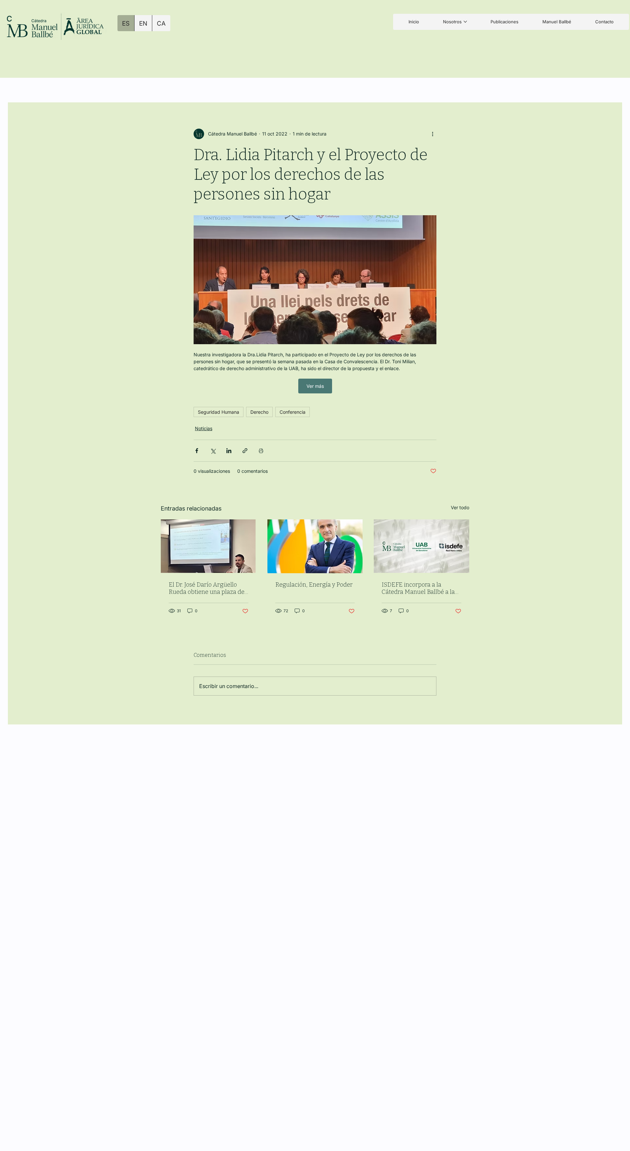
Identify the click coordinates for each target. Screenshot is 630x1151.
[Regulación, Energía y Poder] (315, 546)
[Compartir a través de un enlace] (245, 451)
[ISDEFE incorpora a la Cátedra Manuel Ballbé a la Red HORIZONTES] (421, 546)
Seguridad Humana (218, 412)
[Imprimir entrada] (261, 451)
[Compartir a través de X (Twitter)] (213, 451)
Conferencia (292, 412)
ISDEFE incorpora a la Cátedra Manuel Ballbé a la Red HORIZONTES (418, 588)
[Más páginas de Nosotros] (465, 21)
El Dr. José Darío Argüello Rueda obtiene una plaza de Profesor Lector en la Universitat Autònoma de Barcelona (206, 588)
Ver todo (460, 507)
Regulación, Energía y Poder (314, 584)
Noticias (203, 428)
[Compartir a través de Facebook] (197, 451)
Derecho (259, 412)
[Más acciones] (432, 134)
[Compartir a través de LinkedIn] (229, 451)
